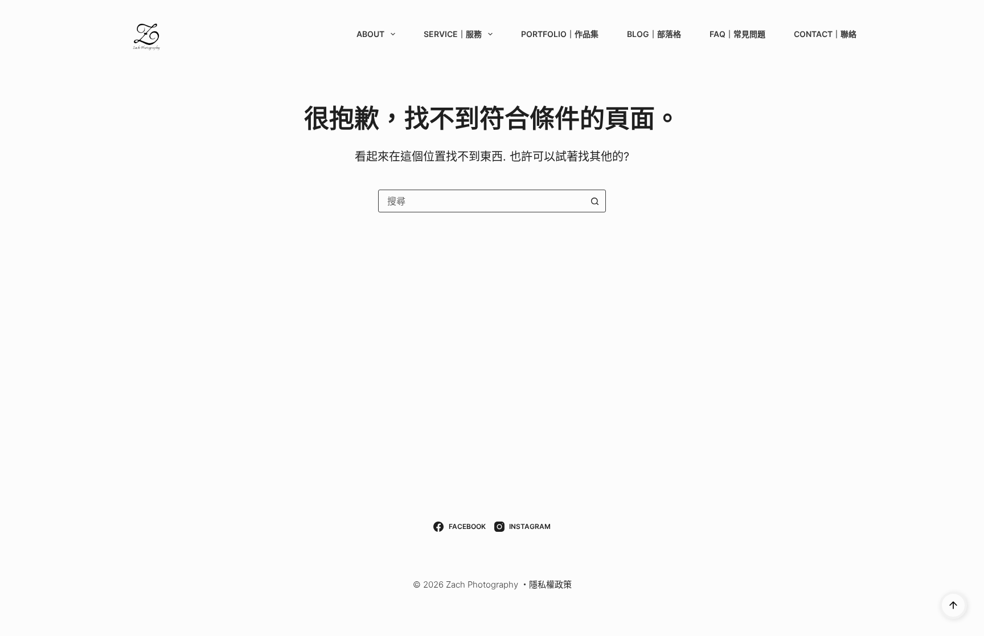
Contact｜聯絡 (825, 34)
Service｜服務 (453, 34)
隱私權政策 (550, 584)
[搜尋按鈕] (594, 201)
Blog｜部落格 (654, 34)
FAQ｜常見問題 (737, 34)
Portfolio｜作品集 (559, 34)
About (370, 34)
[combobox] (481, 201)
